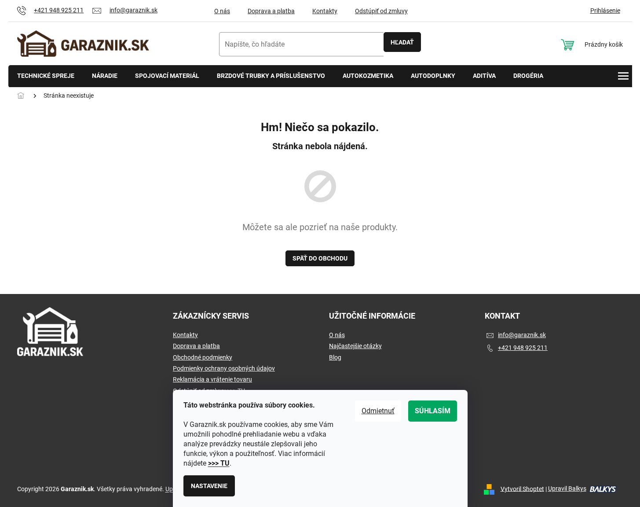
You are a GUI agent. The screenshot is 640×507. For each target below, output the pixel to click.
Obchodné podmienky (202, 357)
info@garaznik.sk (522, 334)
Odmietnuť (378, 411)
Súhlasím (432, 411)
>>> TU (219, 463)
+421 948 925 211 (523, 347)
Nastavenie (209, 485)
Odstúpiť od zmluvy (381, 11)
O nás (222, 11)
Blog (335, 357)
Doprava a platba (271, 11)
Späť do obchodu (320, 258)
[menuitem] (45, 76)
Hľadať (402, 42)
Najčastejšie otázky (355, 345)
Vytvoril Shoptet (522, 488)
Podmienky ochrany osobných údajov (224, 368)
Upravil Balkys (567, 488)
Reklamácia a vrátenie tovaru (212, 379)
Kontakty (324, 11)
